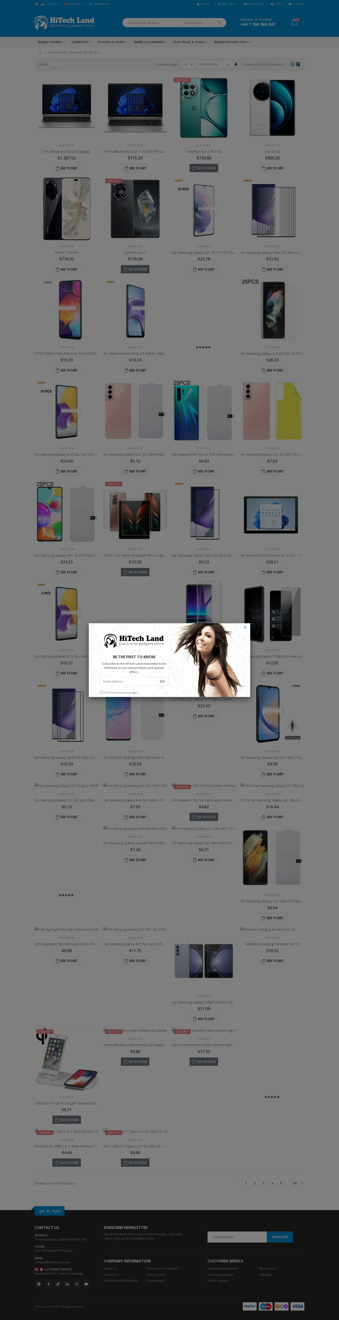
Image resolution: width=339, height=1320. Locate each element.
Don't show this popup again (121, 692)
